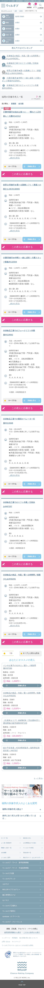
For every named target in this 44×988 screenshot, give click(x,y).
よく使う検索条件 (6, 843)
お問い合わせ (6, 941)
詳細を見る (32, 166)
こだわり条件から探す (31, 932)
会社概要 (3, 852)
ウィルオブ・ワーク (7, 1)
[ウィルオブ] (10, 5)
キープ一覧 (4, 838)
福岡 (16, 10)
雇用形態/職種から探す (12, 932)
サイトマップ (16, 941)
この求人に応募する (22, 174)
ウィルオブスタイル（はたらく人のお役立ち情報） (18, 945)
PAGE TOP (22, 985)
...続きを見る (14, 158)
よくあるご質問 (5, 857)
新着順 (13, 104)
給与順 (21, 104)
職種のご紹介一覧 (6, 847)
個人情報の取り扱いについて (28, 938)
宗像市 (21, 10)
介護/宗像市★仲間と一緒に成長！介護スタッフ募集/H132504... (21, 79)
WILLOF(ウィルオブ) (6, 10)
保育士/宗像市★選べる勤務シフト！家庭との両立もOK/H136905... (21, 72)
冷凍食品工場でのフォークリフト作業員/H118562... (20, 86)
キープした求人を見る (31, 653)
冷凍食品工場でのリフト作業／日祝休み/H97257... (20, 64)
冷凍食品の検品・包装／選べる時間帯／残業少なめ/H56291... (21, 57)
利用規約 (15, 938)
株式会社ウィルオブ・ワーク (27, 952)
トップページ (6, 938)
